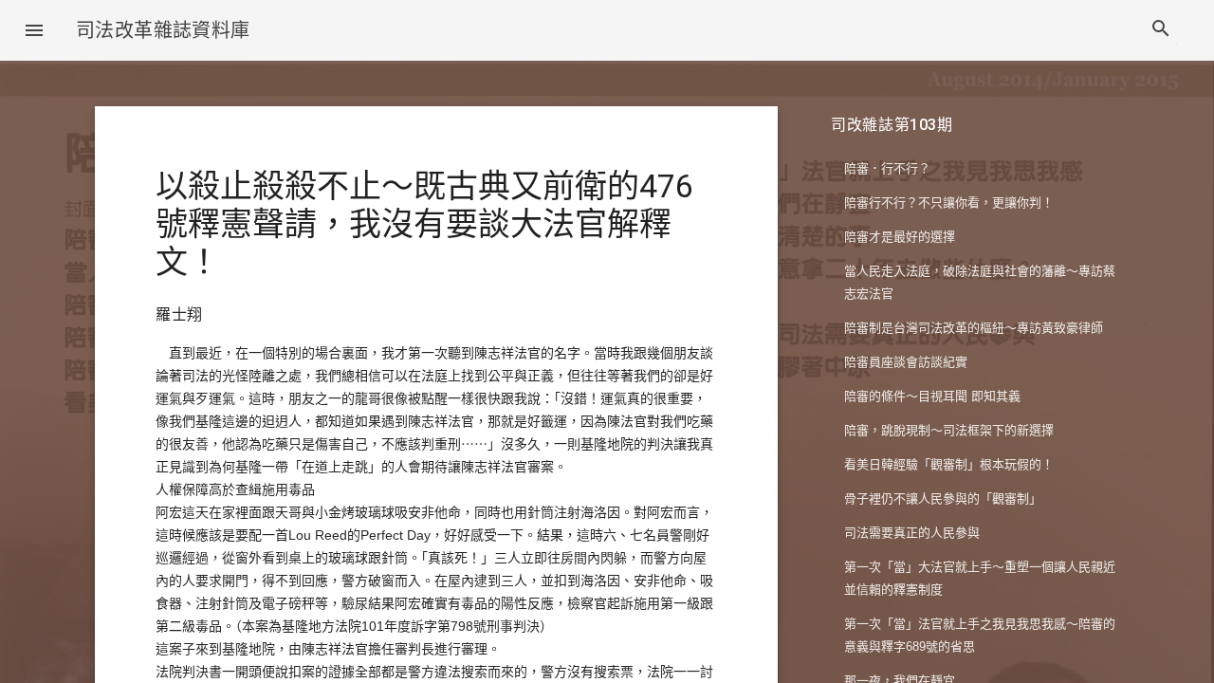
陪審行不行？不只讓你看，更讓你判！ (949, 202)
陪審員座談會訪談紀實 (905, 362)
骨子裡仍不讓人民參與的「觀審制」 (942, 498)
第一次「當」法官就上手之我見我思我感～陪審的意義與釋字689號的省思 (979, 635)
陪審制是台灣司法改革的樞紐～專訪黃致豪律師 (973, 328)
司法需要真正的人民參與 (912, 533)
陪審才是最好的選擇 (899, 237)
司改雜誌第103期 (892, 125)
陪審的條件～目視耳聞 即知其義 (932, 396)
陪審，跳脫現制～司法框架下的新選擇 (949, 430)
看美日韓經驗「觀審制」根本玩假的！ (949, 464)
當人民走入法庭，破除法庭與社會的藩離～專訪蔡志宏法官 (979, 282)
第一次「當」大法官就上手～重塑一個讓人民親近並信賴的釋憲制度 (979, 578)
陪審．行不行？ (887, 168)
